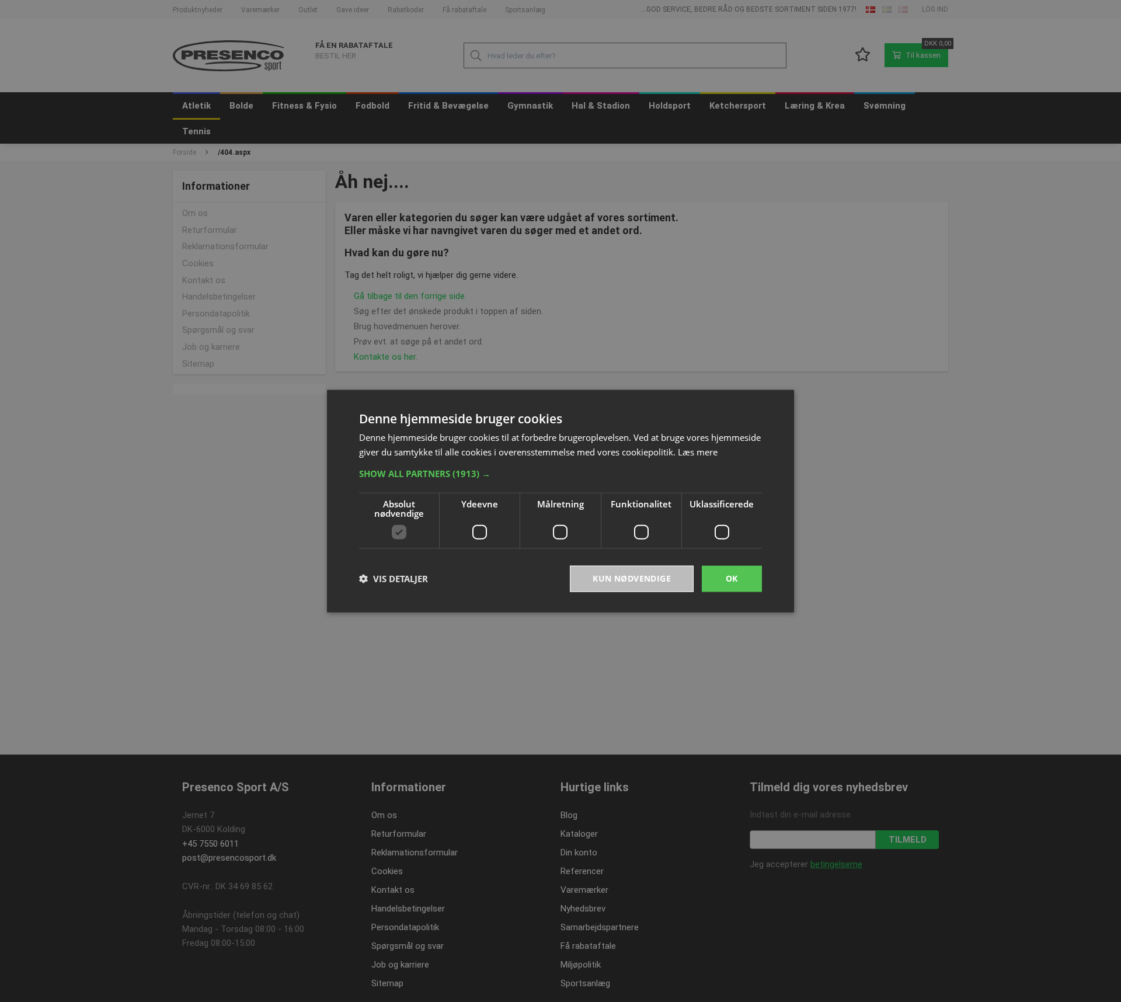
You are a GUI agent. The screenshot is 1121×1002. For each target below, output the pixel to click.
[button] (560, 473)
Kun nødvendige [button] (632, 578)
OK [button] (732, 578)
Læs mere (698, 452)
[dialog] (560, 501)
